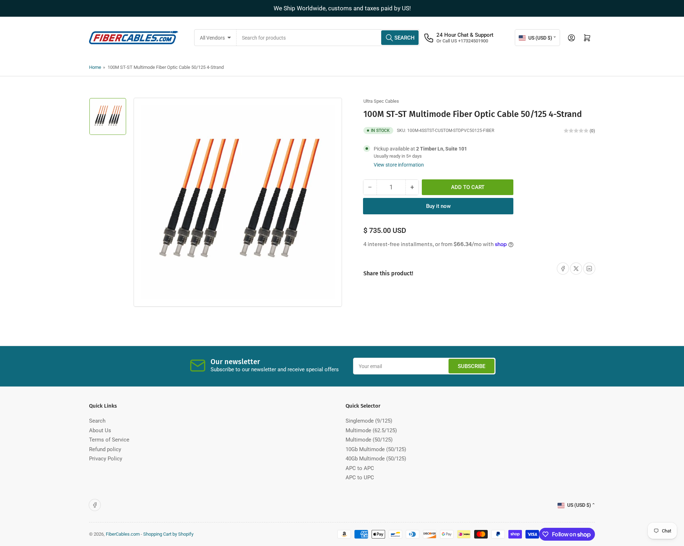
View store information (399, 165)
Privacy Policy (105, 458)
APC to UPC (360, 477)
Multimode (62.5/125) (371, 430)
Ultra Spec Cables (381, 101)
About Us (100, 430)
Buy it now (438, 206)
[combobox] (328, 37)
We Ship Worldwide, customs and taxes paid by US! (342, 8)
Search (97, 421)
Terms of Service (109, 440)
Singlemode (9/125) (369, 421)
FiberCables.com (123, 534)
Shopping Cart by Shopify (168, 534)
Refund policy (105, 449)
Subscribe (471, 366)
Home (95, 67)
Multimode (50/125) (369, 440)
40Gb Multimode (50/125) (376, 458)
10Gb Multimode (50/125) (376, 449)
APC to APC (360, 468)
